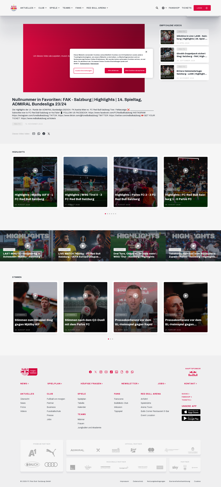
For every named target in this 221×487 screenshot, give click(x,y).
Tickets (187, 8)
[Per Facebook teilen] (43, 133)
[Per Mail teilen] (33, 134)
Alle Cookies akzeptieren (135, 70)
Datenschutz (85, 63)
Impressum (94, 63)
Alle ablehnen (113, 70)
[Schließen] (146, 52)
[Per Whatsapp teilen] (38, 133)
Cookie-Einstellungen (83, 70)
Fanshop (174, 8)
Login (199, 8)
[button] (105, 213)
